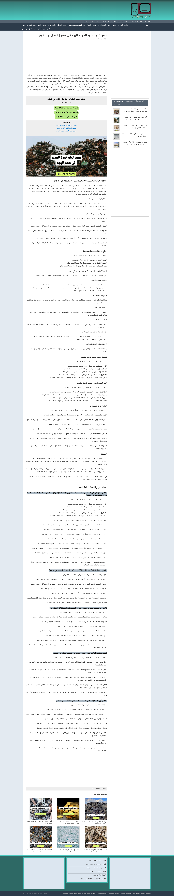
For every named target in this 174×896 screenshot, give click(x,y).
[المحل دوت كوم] (141, 4)
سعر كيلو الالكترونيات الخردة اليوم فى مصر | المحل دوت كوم (39, 850)
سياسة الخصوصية (100, 21)
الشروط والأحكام (102, 893)
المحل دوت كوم (38, 893)
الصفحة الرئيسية (88, 21)
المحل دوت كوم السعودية (70, 893)
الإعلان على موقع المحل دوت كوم (140, 21)
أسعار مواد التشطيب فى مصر (79, 25)
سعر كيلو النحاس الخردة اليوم (66, 125)
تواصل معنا (125, 21)
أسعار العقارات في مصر (102, 25)
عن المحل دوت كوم (114, 21)
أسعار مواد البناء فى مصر (31, 25)
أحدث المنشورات (118, 101)
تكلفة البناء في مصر (120, 25)
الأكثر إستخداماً (140, 101)
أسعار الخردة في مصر (98, 788)
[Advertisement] (66, 56)
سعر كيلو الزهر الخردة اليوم (66, 128)
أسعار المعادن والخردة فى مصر (54, 25)
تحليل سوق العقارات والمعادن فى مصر (36, 28)
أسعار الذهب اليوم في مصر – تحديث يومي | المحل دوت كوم (66, 822)
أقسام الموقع (129, 101)
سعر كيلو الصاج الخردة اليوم (66, 131)
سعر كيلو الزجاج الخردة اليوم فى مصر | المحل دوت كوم (67, 850)
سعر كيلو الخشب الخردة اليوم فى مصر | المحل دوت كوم (95, 850)
